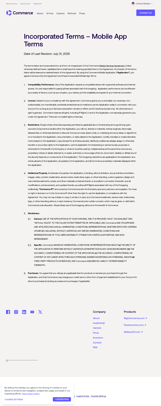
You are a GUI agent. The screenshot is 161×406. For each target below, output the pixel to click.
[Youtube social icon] (32, 312)
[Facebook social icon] (8, 312)
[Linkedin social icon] (24, 312)
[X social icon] (40, 312)
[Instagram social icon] (16, 312)
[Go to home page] (20, 13)
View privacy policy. (31, 393)
